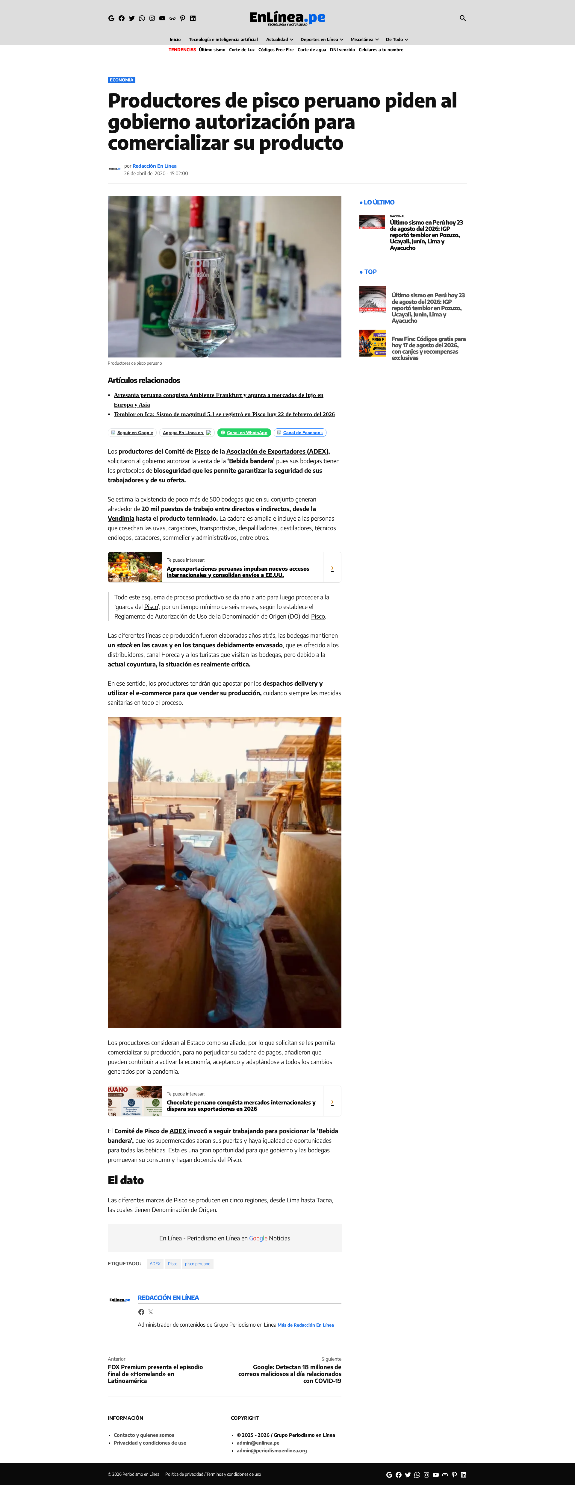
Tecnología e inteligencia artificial (223, 39)
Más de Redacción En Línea (306, 1325)
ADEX (178, 1130)
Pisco (202, 451)
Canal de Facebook (303, 432)
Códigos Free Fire (276, 49)
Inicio (175, 39)
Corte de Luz (242, 49)
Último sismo (212, 49)
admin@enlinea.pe (258, 1443)
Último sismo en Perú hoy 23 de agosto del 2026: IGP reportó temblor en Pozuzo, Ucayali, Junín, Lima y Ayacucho (426, 235)
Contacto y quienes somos (144, 1435)
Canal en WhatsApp (247, 432)
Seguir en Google (135, 432)
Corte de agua (312, 49)
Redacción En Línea (155, 166)
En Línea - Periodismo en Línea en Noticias (224, 1238)
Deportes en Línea (319, 39)
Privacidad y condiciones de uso (150, 1443)
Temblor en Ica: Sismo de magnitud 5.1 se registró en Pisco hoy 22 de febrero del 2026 (224, 414)
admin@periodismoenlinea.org (272, 1451)
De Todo (394, 39)
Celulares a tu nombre (381, 49)
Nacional (397, 216)
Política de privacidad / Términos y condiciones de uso (213, 1474)
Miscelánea (362, 39)
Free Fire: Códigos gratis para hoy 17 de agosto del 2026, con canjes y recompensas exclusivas (429, 348)
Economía (121, 79)
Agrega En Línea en (183, 432)
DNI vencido (342, 49)
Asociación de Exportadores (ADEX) (277, 451)
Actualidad (277, 39)
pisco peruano (198, 1263)
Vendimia (121, 518)
